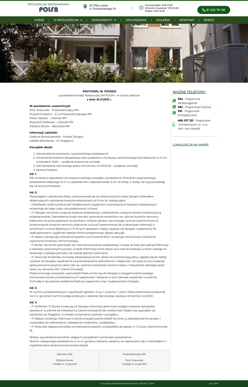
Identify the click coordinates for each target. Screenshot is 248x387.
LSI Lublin (213, 383)
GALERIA (163, 20)
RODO (209, 20)
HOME (39, 20)
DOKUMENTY (102, 20)
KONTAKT (187, 20)
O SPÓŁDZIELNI (66, 20)
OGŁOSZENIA (136, 20)
